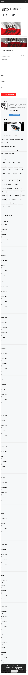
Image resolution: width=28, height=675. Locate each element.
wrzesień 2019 (4, 363)
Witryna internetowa (5, 87)
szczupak (17, 195)
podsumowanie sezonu (7, 188)
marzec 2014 (4, 657)
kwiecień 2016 (4, 528)
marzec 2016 (4, 534)
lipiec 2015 (3, 575)
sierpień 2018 (4, 415)
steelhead (4, 195)
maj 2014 (3, 647)
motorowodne (16, 177)
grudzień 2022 (4, 276)
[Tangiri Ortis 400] (14, 123)
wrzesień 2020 (4, 327)
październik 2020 (4, 322)
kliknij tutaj (15, 110)
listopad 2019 (4, 353)
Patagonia (16, 184)
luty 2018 (3, 430)
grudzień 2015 (4, 549)
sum (10, 195)
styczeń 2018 (4, 435)
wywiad (14, 203)
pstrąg (16, 188)
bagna (3, 162)
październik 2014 (4, 621)
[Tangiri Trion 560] (19, 123)
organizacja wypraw (6, 184)
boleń (9, 162)
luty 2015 (3, 601)
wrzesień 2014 (4, 626)
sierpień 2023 (4, 260)
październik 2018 (4, 410)
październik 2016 (4, 497)
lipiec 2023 (3, 265)
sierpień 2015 (4, 570)
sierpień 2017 (4, 451)
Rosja (3, 191)
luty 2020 (3, 337)
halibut (9, 169)
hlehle (22, 18)
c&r (19, 162)
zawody (20, 203)
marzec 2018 (4, 425)
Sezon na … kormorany (10, 146)
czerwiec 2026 (4, 229)
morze (8, 177)
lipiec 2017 (3, 456)
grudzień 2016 (4, 487)
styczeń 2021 (4, 306)
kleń (9, 173)
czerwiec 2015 (4, 580)
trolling (20, 199)
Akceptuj (14, 671)
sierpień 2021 (4, 296)
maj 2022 (3, 281)
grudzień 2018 (4, 399)
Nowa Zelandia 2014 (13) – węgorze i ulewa (14, 150)
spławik (22, 191)
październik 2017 (4, 446)
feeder (3, 169)
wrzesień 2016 (4, 503)
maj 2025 (3, 250)
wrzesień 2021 (4, 291)
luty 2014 (3, 663)
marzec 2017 (4, 472)
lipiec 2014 (3, 637)
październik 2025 (4, 239)
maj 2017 (3, 466)
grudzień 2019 (4, 348)
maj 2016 (3, 523)
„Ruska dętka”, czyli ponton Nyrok (16, 139)
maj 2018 (3, 420)
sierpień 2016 (4, 508)
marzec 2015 (4, 595)
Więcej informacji (19, 669)
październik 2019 (4, 358)
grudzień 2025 (4, 234)
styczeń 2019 (4, 394)
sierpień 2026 (4, 224)
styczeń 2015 (4, 606)
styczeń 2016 (4, 544)
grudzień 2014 (4, 611)
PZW (22, 188)
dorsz (16, 166)
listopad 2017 (4, 441)
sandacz (9, 191)
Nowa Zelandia (12, 180)
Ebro (21, 166)
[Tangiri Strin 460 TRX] (9, 123)
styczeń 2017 (4, 482)
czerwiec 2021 (4, 301)
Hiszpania (16, 169)
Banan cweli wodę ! (11, 142)
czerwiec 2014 (4, 642)
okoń (20, 180)
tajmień (4, 199)
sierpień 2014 (4, 632)
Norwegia (4, 180)
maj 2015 (3, 585)
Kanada (3, 173)
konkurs (15, 173)
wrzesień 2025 (4, 245)
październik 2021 (4, 286)
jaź (22, 169)
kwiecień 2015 (4, 590)
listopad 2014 (4, 616)
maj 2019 (3, 379)
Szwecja (23, 195)
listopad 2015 (4, 554)
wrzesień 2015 (4, 564)
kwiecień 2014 (4, 652)
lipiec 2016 (3, 513)
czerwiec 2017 (4, 461)
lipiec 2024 (3, 255)
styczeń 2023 (4, 270)
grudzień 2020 (4, 312)
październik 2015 (4, 559)
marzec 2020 (4, 332)
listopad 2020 (4, 317)
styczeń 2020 (4, 343)
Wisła (8, 203)
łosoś (8, 206)
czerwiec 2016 (4, 518)
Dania (10, 166)
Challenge (4, 166)
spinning (16, 191)
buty (14, 162)
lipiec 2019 (3, 374)
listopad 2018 (4, 405)
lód (20, 173)
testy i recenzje (12, 199)
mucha (23, 177)
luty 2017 (3, 477)
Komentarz (4, 59)
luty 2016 (3, 539)
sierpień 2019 (4, 368)
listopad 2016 (4, 492)
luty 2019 (3, 389)
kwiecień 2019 (4, 384)
